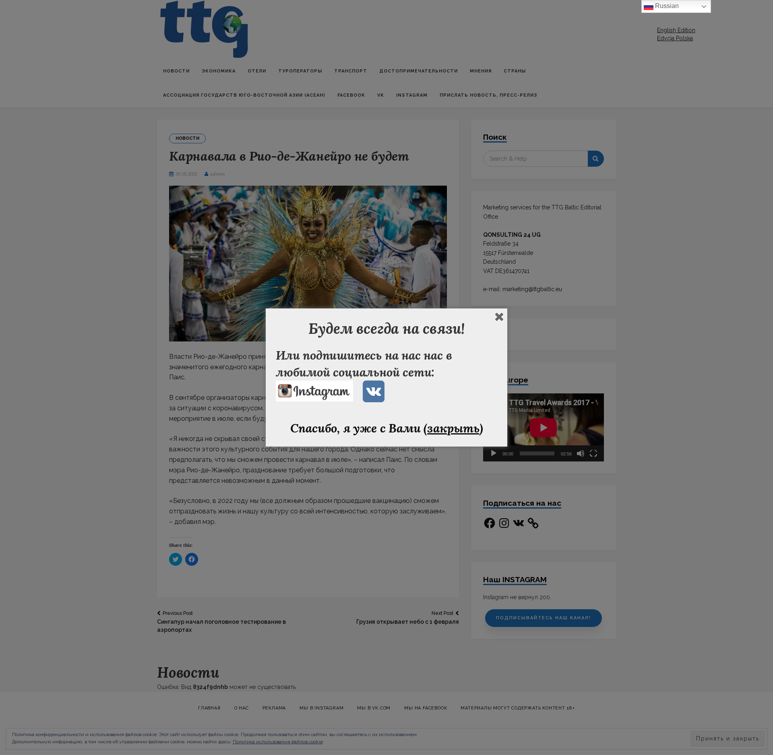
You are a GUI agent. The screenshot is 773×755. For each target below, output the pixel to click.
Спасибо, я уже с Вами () (386, 428)
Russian (666, 5)
